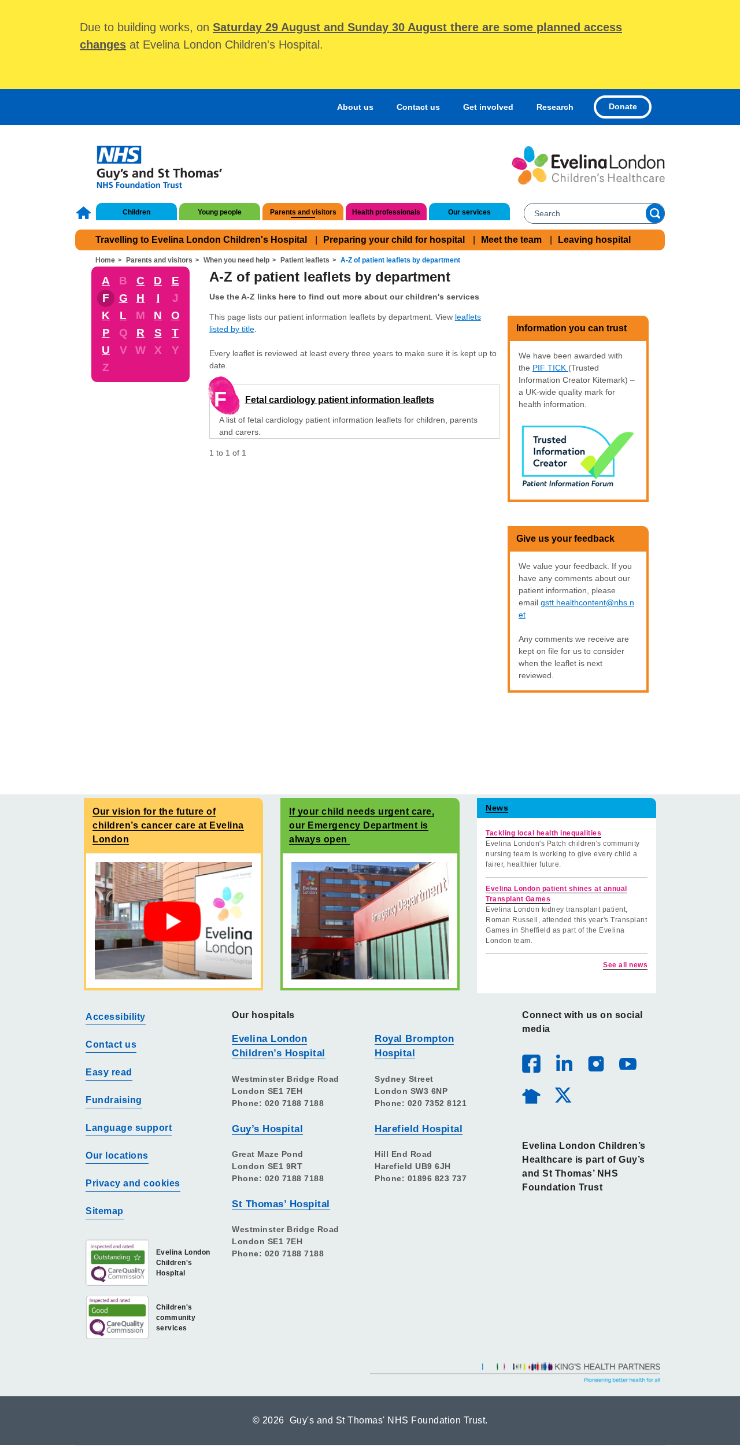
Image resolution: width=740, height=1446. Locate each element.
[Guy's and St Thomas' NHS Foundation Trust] (151, 165)
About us (355, 107)
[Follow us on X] (562, 1094)
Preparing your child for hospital (394, 240)
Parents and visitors (303, 212)
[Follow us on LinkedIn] (563, 1063)
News (497, 807)
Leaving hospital (594, 240)
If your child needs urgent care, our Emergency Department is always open (361, 825)
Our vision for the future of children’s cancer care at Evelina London (168, 825)
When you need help (236, 260)
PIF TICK (550, 367)
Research (555, 107)
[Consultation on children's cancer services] (173, 920)
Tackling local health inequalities (543, 833)
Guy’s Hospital (267, 1128)
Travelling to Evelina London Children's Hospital (201, 240)
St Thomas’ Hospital (281, 1204)
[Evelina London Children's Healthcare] (588, 165)
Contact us (418, 107)
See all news (625, 965)
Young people (220, 212)
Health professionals (386, 212)
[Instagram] (595, 1063)
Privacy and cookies (133, 1183)
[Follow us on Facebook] (531, 1064)
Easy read (109, 1072)
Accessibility (116, 1017)
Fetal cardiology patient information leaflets (339, 400)
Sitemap (105, 1211)
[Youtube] (627, 1063)
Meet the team (511, 240)
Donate (623, 106)
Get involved (488, 107)
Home (85, 212)
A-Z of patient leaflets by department (400, 260)
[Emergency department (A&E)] (370, 920)
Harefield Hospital (418, 1128)
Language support (129, 1128)
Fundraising (114, 1100)
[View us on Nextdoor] (530, 1094)
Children (136, 212)
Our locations (117, 1155)
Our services (469, 212)
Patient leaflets (305, 260)
